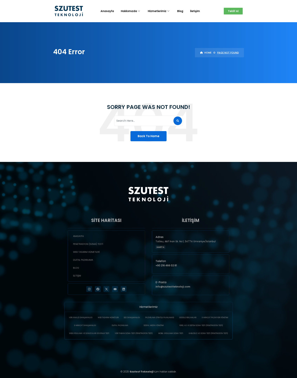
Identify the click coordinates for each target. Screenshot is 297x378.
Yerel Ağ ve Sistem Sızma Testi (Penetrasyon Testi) (201, 325)
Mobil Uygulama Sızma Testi (170, 333)
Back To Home (148, 136)
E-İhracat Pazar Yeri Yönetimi (215, 317)
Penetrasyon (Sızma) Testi (88, 244)
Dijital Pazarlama (83, 260)
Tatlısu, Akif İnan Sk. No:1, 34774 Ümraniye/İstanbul (186, 241)
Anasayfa (107, 11)
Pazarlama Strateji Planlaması (159, 317)
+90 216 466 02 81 (166, 265)
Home (207, 52)
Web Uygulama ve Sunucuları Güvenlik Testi (89, 333)
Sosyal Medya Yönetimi (154, 325)
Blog (180, 11)
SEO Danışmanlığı (132, 317)
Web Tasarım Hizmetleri (86, 252)
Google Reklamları (187, 317)
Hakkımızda (129, 11)
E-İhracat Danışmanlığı (85, 325)
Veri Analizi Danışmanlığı (80, 317)
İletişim (195, 11)
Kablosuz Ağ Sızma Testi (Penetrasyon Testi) (208, 333)
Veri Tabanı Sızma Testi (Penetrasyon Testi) (134, 333)
